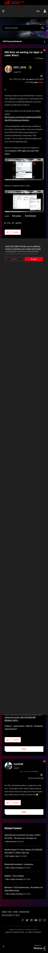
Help (38, 11)
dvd (13, 223)
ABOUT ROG (7, 912)
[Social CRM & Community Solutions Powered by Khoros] (39, 947)
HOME (15, 912)
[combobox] (24, 28)
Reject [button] (14, 259)
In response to (30, 771)
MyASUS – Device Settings (14, 876)
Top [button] (3, 946)
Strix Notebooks (30, 216)
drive (8, 223)
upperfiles (18, 223)
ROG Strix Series (11, 842)
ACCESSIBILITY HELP (11, 915)
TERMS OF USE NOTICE (17, 930)
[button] (8, 232)
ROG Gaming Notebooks (12, 41)
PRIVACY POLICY (31, 930)
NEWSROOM (24, 912)
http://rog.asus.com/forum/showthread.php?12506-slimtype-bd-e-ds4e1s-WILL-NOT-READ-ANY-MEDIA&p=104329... (23, 717)
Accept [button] (34, 259)
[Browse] (4, 11)
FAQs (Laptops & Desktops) (14, 868)
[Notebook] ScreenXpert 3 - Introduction (19, 864)
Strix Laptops (16, 216)
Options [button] (44, 41)
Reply (24, 749)
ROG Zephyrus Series (12, 856)
